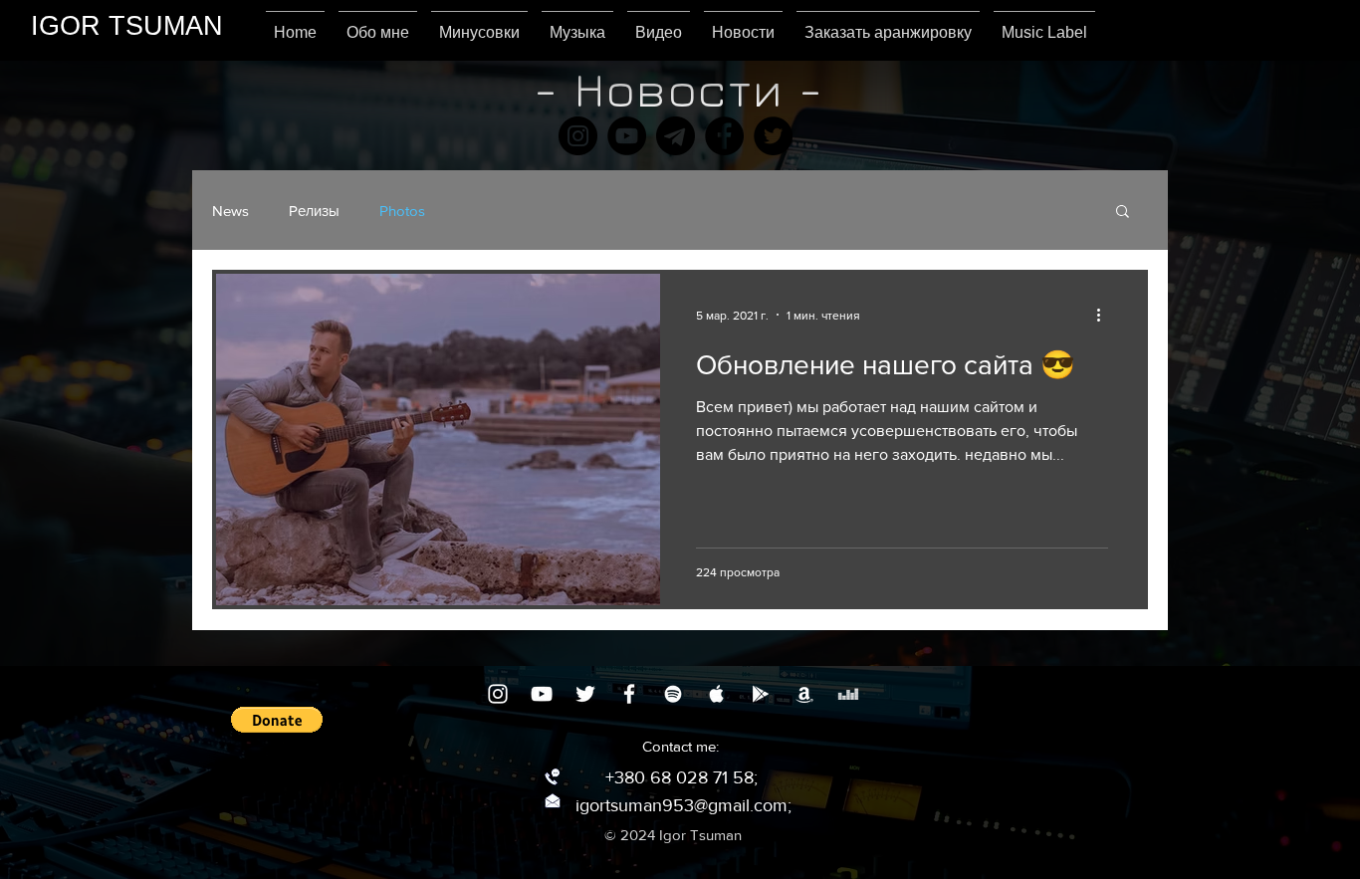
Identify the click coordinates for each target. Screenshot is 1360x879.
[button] (1122, 212)
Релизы (314, 210)
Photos (402, 210)
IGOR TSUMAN (127, 26)
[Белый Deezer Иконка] (848, 694)
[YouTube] (626, 135)
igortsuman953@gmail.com (681, 805)
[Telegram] (675, 135)
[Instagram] (578, 135)
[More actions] (1105, 315)
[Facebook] (724, 135)
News (230, 210)
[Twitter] (773, 135)
